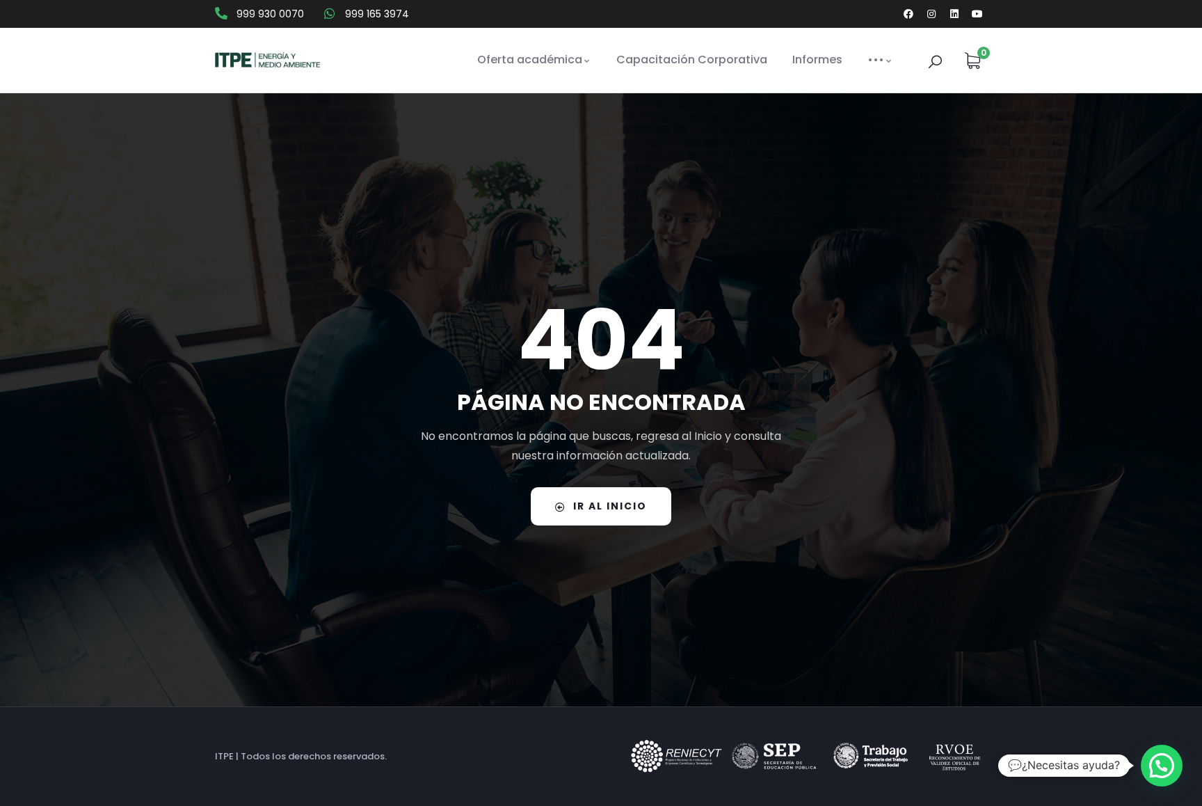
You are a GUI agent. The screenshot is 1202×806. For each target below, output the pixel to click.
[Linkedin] (954, 14)
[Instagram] (931, 14)
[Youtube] (977, 14)
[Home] (267, 60)
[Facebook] (908, 14)
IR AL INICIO (610, 506)
